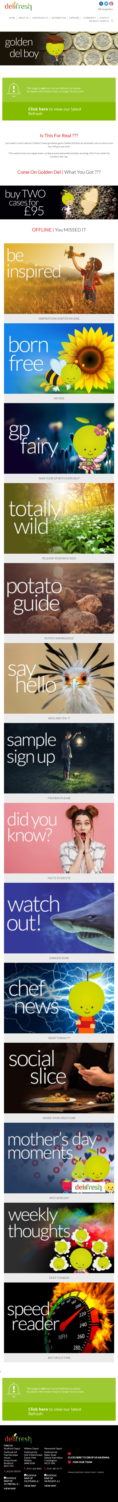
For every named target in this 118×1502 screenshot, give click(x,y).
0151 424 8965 (34, 1468)
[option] (59, 48)
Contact (104, 18)
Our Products (40, 18)
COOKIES (100, 1472)
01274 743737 (13, 1471)
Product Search (99, 21)
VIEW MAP (10, 1488)
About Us (24, 18)
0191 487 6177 (54, 1468)
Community (89, 18)
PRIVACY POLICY (90, 1472)
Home (12, 18)
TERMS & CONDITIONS (76, 1472)
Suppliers (74, 18)
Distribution (59, 18)
